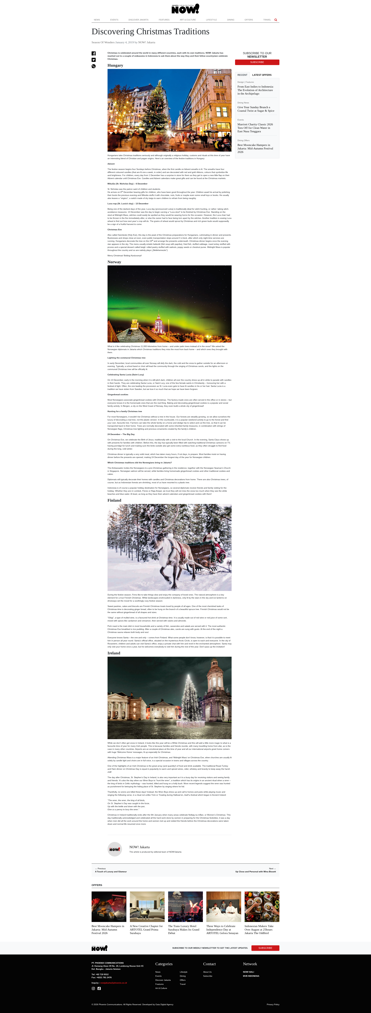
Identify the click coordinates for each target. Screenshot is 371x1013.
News (97, 20)
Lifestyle (211, 20)
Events (114, 20)
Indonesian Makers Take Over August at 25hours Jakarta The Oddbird (259, 929)
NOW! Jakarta (146, 42)
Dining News (243, 102)
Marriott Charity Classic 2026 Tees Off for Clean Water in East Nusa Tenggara (255, 128)
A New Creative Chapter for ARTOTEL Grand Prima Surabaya (146, 929)
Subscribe (207, 976)
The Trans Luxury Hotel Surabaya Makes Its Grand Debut (183, 929)
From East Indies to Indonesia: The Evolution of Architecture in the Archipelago (256, 90)
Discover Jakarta (138, 20)
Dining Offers (244, 140)
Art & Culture (188, 20)
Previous (100, 868)
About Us (207, 972)
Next (272, 868)
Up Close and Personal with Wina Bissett (255, 871)
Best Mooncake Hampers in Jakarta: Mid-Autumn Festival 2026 (255, 148)
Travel (267, 20)
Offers (249, 20)
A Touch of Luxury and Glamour (111, 871)
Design (241, 82)
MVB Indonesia (251, 976)
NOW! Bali (248, 972)
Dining (230, 20)
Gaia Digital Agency (164, 1004)
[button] (275, 20)
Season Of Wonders (103, 42)
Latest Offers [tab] (262, 75)
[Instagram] (93, 988)
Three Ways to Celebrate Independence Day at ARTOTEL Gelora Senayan (222, 929)
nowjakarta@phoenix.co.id (113, 983)
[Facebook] (99, 988)
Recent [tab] (242, 75)
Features (164, 20)
